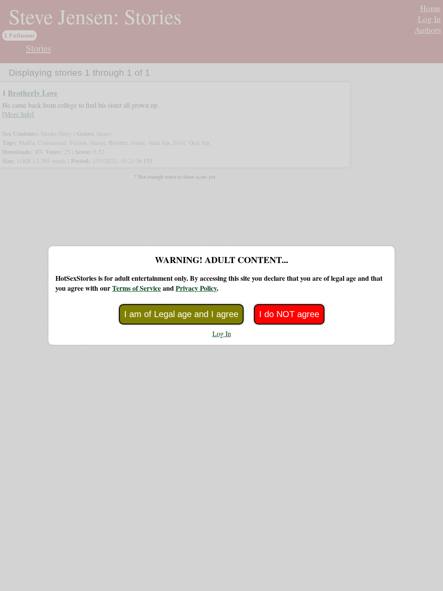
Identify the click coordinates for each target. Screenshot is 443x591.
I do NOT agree (289, 314)
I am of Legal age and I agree (181, 314)
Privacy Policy (196, 288)
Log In (221, 333)
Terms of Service (136, 288)
